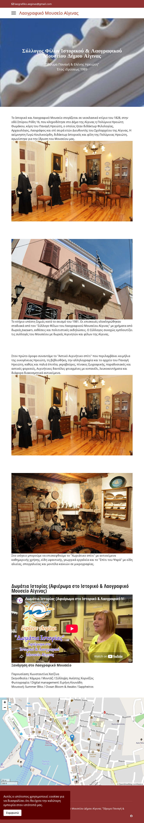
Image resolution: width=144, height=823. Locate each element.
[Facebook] (131, 816)
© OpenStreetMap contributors (130, 784)
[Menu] (13, 13)
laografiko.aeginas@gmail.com (33, 4)
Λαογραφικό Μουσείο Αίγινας (48, 13)
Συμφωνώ (12, 812)
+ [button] (5, 702)
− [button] (5, 707)
